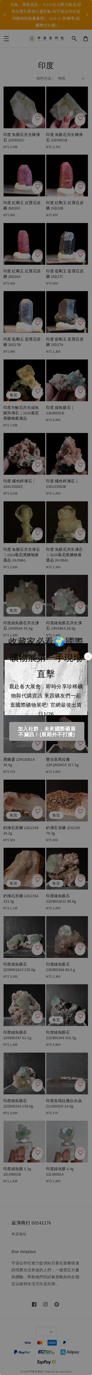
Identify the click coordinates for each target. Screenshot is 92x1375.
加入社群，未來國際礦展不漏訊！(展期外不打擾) (47, 731)
